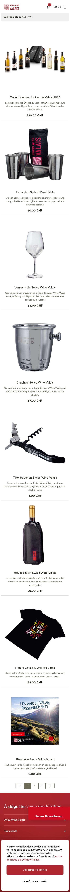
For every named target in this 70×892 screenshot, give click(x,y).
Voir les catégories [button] (15, 17)
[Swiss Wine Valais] (11, 7)
